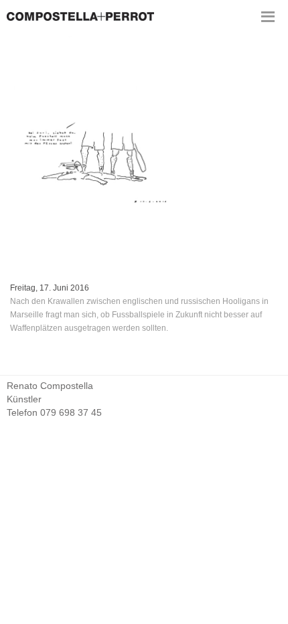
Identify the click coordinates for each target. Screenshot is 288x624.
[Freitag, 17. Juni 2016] (144, 150)
